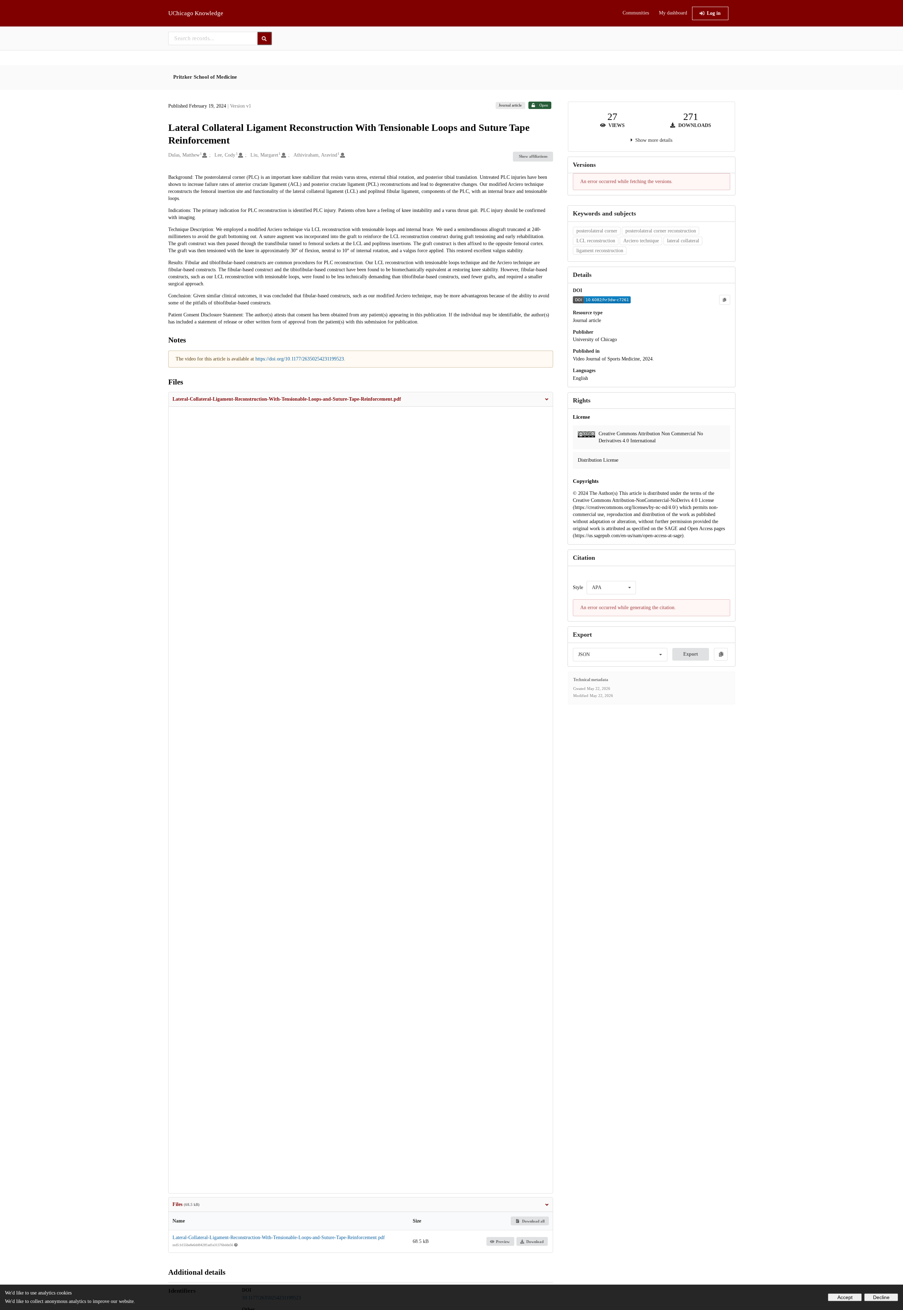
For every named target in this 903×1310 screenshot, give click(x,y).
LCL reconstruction (595, 240)
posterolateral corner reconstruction (660, 231)
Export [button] (690, 654)
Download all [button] (533, 1221)
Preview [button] (503, 1241)
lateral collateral (683, 240)
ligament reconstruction (599, 250)
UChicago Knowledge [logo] (195, 13)
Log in (714, 13)
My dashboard (673, 13)
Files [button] (186, 1204)
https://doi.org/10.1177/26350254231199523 (299, 359)
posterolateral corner (596, 231)
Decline (881, 1297)
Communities (636, 13)
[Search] (264, 38)
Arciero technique (641, 240)
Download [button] (535, 1241)
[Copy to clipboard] (724, 300)
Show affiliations (533, 156)
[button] (360, 399)
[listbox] (611, 587)
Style (578, 587)
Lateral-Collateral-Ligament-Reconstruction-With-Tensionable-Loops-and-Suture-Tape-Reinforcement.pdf (278, 1237)
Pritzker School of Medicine (205, 77)
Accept (845, 1297)
